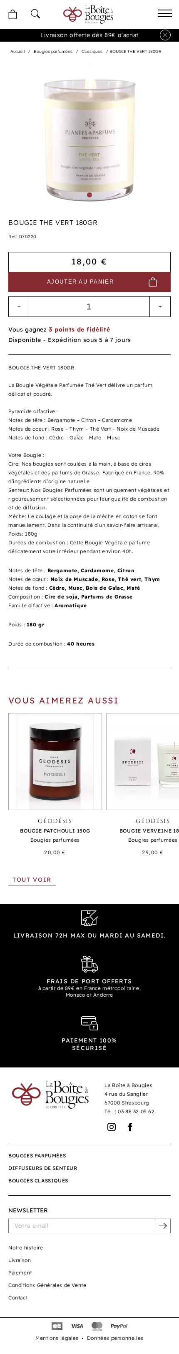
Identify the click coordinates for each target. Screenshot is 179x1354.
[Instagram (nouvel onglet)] (111, 1127)
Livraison (19, 1260)
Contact (17, 1297)
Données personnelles (115, 1338)
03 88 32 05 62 (136, 1111)
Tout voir (32, 879)
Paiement (20, 1272)
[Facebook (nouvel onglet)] (130, 1127)
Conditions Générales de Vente (47, 1285)
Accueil (17, 51)
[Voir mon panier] (12, 14)
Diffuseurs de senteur (42, 1168)
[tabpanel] (89, 132)
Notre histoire (25, 1247)
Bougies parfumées (53, 51)
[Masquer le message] (165, 35)
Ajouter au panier (80, 282)
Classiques (92, 51)
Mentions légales (57, 1338)
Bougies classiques (38, 1180)
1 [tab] (89, 194)
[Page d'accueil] (88, 14)
